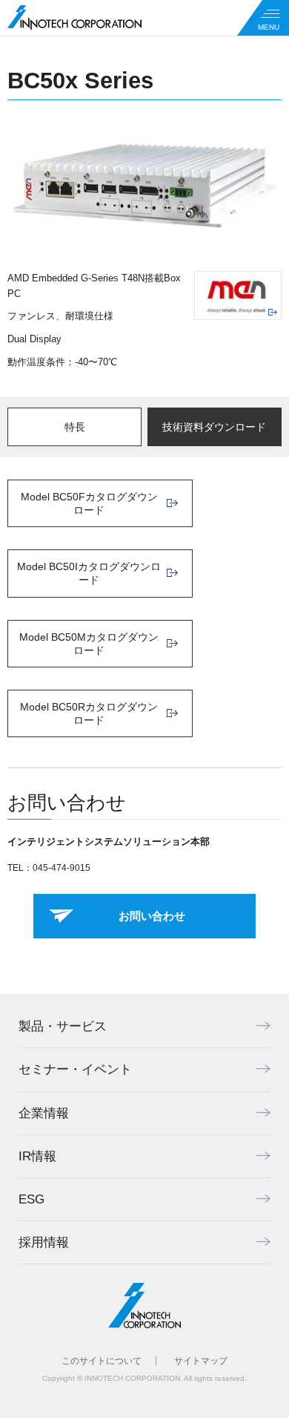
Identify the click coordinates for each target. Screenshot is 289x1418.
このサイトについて (102, 1361)
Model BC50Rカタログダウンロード (89, 713)
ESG (31, 1199)
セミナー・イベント (75, 1069)
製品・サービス (63, 1026)
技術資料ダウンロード (214, 427)
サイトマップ (200, 1361)
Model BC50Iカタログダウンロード (89, 573)
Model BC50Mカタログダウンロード (89, 643)
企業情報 (44, 1113)
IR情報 (37, 1156)
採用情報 (44, 1242)
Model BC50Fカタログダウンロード (89, 503)
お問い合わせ (152, 915)
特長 (74, 427)
